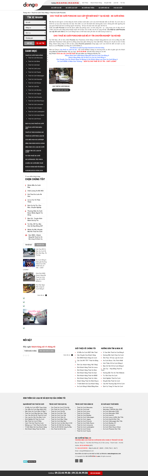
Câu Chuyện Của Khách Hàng (86, 355)
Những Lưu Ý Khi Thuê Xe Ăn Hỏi (35, 425)
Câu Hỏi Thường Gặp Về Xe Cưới (114, 383)
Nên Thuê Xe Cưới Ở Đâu (33, 421)
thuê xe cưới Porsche (117, 29)
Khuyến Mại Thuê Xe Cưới (111, 381)
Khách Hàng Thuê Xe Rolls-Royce (87, 381)
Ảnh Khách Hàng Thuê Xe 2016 (35, 429)
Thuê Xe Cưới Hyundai (35, 79)
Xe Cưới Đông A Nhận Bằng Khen (87, 386)
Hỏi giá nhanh (95, 473)
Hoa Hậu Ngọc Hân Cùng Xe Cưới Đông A (40, 287)
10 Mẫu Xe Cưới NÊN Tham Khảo (36, 407)
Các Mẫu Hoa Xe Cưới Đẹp (34, 139)
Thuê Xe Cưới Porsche (35, 97)
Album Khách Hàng (96, 3)
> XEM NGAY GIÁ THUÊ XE (61, 90)
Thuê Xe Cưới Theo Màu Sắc (33, 127)
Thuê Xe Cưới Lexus (34, 68)
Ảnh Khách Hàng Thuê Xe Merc (87, 370)
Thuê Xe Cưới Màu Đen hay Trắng (36, 413)
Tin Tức (122, 3)
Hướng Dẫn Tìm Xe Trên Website (113, 373)
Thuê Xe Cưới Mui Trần (58, 413)
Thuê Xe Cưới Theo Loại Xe (34, 136)
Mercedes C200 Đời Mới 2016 (112, 409)
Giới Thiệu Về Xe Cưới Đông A (113, 363)
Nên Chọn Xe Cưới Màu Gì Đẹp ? (35, 411)
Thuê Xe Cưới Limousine (35, 104)
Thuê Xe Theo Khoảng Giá (34, 132)
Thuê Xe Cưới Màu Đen (58, 421)
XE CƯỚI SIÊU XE (104, 8)
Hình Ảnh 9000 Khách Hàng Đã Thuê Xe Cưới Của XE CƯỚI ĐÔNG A (41, 277)
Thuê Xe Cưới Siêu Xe (58, 417)
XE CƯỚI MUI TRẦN (88, 8)
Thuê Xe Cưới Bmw (34, 61)
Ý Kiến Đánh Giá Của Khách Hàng (88, 383)
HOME (46, 7)
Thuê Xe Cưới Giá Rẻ (58, 411)
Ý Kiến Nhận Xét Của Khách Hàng (36, 427)
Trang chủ (26, 12)
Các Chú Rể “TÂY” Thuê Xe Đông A (86, 361)
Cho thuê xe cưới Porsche (61, 86)
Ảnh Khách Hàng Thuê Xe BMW (87, 375)
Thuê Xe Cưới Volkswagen (36, 76)
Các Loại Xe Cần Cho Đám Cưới (35, 417)
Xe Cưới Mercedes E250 (111, 411)
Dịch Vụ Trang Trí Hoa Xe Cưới (113, 386)
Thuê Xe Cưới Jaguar (34, 93)
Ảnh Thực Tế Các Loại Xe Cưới (113, 358)
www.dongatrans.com (114, 453)
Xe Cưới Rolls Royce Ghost (112, 427)
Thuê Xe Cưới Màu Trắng (59, 419)
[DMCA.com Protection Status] (29, 462)
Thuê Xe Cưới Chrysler (35, 108)
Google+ (81, 460)
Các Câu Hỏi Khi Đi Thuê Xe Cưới (36, 415)
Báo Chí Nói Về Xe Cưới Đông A (113, 366)
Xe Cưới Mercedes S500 (111, 413)
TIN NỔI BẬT (28, 245)
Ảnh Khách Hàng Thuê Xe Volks (87, 378)
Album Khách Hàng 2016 (34, 170)
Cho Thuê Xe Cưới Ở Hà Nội (60, 407)
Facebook (76, 460)
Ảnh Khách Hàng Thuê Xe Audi (87, 373)
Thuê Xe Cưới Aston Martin (36, 115)
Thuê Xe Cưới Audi (34, 65)
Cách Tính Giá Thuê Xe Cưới (34, 423)
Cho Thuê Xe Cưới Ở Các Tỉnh (61, 409)
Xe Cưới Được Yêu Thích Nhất (113, 360)
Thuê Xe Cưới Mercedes (35, 58)
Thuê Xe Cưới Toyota (34, 72)
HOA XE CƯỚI (118, 8)
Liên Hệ (116, 3)
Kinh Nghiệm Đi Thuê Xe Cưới (34, 419)
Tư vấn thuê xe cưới (32, 155)
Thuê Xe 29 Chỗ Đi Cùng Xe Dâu (61, 427)
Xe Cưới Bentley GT (109, 423)
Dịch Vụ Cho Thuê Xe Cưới (34, 123)
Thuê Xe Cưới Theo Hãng (40, 12)
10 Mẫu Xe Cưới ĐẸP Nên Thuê (87, 352)
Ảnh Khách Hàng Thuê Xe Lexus (87, 367)
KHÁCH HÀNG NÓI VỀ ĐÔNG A (35, 167)
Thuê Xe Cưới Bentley (34, 90)
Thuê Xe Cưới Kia (33, 86)
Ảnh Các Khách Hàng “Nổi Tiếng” (87, 364)
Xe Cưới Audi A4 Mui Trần (111, 419)
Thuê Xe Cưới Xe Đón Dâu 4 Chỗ (61, 423)
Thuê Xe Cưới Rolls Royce (36, 101)
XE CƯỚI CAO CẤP (71, 8)
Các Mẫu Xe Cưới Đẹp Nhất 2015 (35, 409)
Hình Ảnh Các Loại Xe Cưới (34, 147)
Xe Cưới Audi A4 (108, 415)
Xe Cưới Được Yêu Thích (34, 159)
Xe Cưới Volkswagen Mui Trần (112, 421)
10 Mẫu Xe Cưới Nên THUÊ (34, 163)
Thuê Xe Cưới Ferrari (34, 119)
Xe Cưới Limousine (109, 425)
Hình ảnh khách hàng (46, 351)
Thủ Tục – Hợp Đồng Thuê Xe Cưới (111, 369)
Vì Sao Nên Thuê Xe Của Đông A (113, 352)
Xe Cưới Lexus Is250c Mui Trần (113, 417)
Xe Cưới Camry (108, 407)
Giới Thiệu (85, 3)
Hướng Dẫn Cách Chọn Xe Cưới (113, 355)
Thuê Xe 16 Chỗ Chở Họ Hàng (60, 425)
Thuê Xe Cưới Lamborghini (36, 111)
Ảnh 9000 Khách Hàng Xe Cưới (87, 358)
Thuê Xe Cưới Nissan (34, 83)
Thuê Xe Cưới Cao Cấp (58, 415)
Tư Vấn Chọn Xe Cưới (110, 375)
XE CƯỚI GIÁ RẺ (56, 8)
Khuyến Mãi (107, 3)
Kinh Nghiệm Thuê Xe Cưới (111, 378)
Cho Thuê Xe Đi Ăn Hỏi (58, 429)
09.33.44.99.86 (61, 3)
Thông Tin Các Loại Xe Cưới (33, 151)
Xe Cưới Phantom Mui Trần (111, 429)
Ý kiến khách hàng (30, 351)
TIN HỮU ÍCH (40, 245)
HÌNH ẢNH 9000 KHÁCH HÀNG (35, 143)
